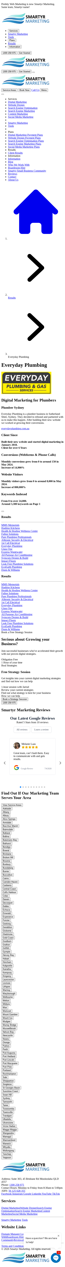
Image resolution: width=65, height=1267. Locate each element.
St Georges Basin (11, 1088)
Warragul (7, 1136)
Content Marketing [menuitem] (18, 114)
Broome (6, 861)
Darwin (6, 899)
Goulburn (7, 941)
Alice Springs (9, 819)
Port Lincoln (8, 1060)
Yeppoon (7, 1157)
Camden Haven (10, 882)
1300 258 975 (9, 53)
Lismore (6, 983)
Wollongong (8, 1150)
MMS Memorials (10, 525)
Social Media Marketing (25, 1213)
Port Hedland (9, 1056)
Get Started (24, 53)
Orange (6, 1042)
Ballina (6, 836)
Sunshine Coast (10, 1091)
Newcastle (8, 1035)
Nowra (6, 1039)
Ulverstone (8, 1122)
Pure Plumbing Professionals (16, 537)
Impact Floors (8, 561)
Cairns (6, 878)
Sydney (6, 1098)
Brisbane (7, 854)
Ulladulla (7, 1119)
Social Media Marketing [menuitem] (20, 116)
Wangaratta (8, 1133)
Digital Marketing (10, 1208)
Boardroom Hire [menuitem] (16, 167)
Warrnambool (9, 1140)
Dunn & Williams (10, 570)
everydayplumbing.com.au (15, 428)
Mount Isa (7, 1018)
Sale (5, 1077)
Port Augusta (9, 1053)
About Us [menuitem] (13, 179)
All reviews (21, 729)
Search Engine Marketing (28, 1210)
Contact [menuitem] (12, 176)
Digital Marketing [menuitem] (17, 102)
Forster (6, 920)
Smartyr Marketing (18, 34)
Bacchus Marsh (10, 826)
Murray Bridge (9, 1025)
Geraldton (7, 927)
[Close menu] (2, 94)
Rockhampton (9, 1074)
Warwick (7, 1143)
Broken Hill (8, 857)
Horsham (7, 962)
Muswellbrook (9, 1028)
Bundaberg (8, 868)
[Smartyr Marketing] (25, 1264)
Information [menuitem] (14, 158)
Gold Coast (8, 937)
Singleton (7, 1084)
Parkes (6, 1046)
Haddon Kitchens (10, 528)
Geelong (7, 923)
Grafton (6, 944)
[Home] (25, 24)
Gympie (6, 951)
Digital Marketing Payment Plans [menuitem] (25, 134)
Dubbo (6, 906)
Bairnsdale (8, 829)
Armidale (7, 822)
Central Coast (9, 889)
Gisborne (7, 930)
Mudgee (6, 1021)
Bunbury (7, 864)
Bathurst (7, 843)
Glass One (6, 549)
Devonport (7, 903)
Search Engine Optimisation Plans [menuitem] (26, 140)
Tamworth (7, 1101)
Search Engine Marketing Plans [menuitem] (24, 143)
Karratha (7, 969)
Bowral (6, 850)
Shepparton (8, 1081)
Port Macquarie (10, 1063)
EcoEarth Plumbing (11, 567)
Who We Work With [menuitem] (19, 164)
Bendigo (6, 847)
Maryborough (9, 993)
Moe (5, 1007)
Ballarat (6, 833)
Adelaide (7, 808)
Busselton (7, 875)
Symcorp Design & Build (14, 558)
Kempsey (7, 972)
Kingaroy (7, 976)
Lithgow (6, 986)
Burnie (6, 871)
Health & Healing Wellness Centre (19, 531)
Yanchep (7, 1154)
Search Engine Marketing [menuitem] (21, 111)
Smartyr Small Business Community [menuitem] (27, 170)
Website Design (28, 1208)
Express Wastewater (11, 552)
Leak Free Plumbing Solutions (17, 564)
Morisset (7, 1011)
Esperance (8, 917)
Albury (6, 815)
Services (13, 31)
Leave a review (41, 729)
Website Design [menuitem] (16, 105)
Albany (6, 812)
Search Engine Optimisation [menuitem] (23, 108)
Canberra (7, 885)
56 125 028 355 (16, 1190)
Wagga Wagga (10, 1129)
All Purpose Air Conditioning (16, 555)
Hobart (6, 958)
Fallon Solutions (9, 534)
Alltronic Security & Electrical (17, 540)
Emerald (7, 913)
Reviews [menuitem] (12, 173)
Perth (5, 1049)
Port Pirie (7, 1067)
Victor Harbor (9, 1126)
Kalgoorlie (7, 965)
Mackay (6, 990)
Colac (5, 896)
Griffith (6, 948)
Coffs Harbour (9, 892)
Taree (5, 1105)
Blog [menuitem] (10, 161)
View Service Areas (12, 805)
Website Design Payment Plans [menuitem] (24, 137)
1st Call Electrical (10, 543)
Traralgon (7, 1115)
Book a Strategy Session (15, 699)
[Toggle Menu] (2, 511)
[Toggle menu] (33, 72)
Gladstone (7, 934)
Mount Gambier (10, 1014)
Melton (6, 1000)
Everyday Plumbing (11, 546)
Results (12, 43)
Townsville (8, 1112)
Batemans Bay (10, 840)
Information (14, 47)
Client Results (15, 152)
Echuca (6, 910)
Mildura (6, 1004)
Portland (7, 1070)
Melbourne (8, 997)
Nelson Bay (8, 1032)
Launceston (8, 979)
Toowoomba (8, 1108)
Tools (11, 37)
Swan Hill (7, 1095)
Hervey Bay (8, 955)
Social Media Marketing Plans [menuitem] (24, 146)
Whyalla (6, 1147)
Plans (12, 40)
